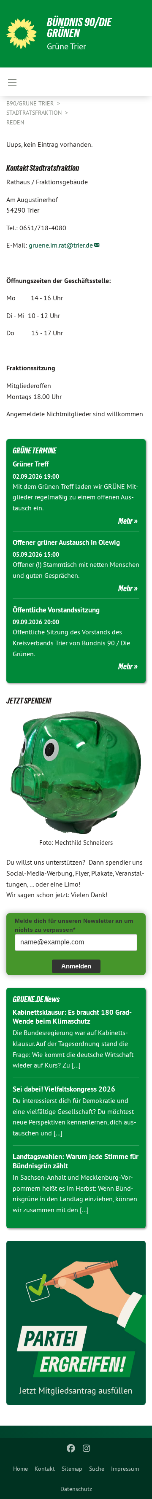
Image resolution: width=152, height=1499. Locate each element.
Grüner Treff (31, 464)
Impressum (125, 1468)
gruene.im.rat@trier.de (61, 245)
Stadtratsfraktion (34, 112)
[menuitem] (20, 1469)
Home (20, 1468)
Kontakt (45, 1468)
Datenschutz (76, 1489)
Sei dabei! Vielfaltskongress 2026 (64, 1089)
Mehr (125, 521)
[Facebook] (71, 1448)
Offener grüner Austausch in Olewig (66, 542)
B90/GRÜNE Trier (30, 103)
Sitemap (72, 1468)
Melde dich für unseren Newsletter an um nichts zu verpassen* (74, 925)
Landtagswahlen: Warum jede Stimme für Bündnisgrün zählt (75, 1161)
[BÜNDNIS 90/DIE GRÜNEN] (21, 34)
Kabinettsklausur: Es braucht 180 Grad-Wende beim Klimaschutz (72, 1017)
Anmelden (76, 966)
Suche (96, 1468)
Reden (15, 122)
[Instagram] (86, 1448)
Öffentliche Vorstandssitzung (56, 610)
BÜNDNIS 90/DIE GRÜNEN (79, 28)
